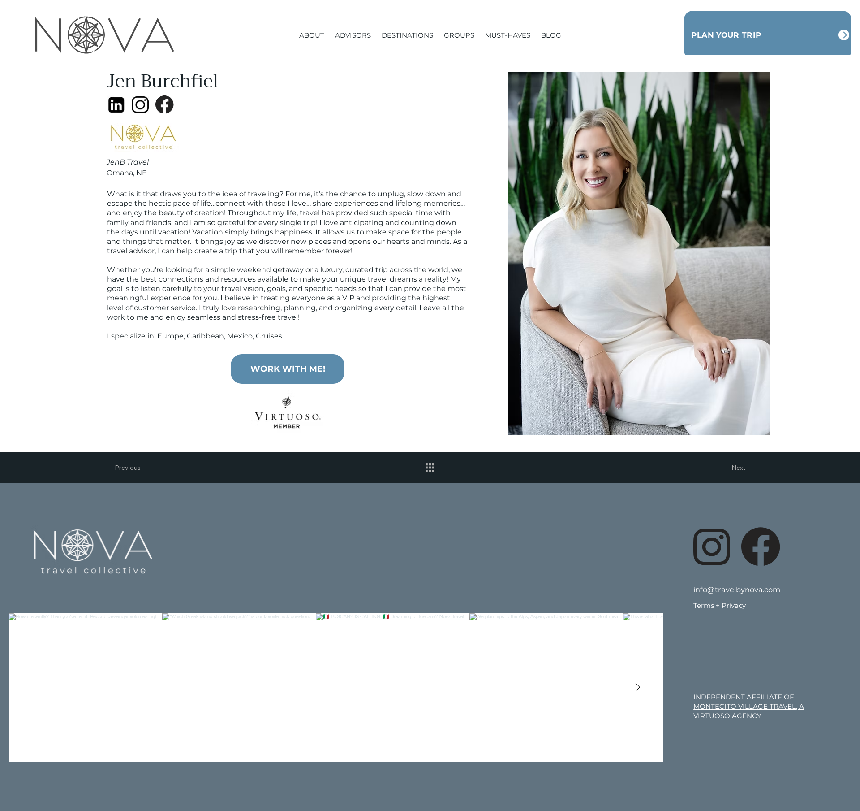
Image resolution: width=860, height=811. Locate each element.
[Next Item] (637, 687)
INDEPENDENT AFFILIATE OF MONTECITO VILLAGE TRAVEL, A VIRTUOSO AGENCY (748, 706)
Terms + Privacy (719, 605)
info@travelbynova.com (736, 589)
